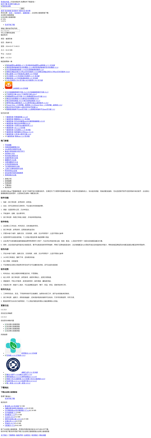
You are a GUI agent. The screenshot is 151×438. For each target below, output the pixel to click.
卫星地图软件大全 (11, 162)
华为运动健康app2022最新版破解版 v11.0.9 (29, 121)
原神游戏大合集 (10, 175)
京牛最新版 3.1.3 (11, 412)
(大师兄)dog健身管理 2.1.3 (23, 125)
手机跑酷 (8, 145)
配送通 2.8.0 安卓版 (12, 406)
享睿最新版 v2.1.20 (21, 117)
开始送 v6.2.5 (9, 423)
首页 (2, 11)
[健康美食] (10, 117)
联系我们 (35, 435)
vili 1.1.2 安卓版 (19, 128)
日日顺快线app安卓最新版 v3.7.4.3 (17, 410)
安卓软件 (15, 11)
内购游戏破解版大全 (12, 147)
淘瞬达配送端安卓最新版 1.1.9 (16, 408)
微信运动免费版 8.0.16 (22, 123)
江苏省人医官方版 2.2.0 (22, 134)
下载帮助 (12, 435)
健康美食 (26, 13)
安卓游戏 (8, 11)
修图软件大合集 (10, 160)
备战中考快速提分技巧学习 (15, 151)
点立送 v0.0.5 (9, 417)
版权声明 (19, 435)
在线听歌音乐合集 (11, 158)
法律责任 (27, 435)
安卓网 (10, 4)
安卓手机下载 (10, 25)
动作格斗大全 (10, 153)
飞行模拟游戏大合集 (12, 166)
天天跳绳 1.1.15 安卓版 (22, 130)
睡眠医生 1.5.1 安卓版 (22, 119)
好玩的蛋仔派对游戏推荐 (14, 173)
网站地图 (42, 435)
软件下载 (4, 4)
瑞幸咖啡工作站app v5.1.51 (23, 132)
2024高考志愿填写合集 (13, 149)
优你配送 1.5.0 (10, 415)
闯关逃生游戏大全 (11, 155)
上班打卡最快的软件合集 (14, 168)
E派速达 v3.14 (10, 425)
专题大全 (21, 11)
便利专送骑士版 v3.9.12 (13, 419)
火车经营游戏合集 (11, 164)
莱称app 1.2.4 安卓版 (22, 136)
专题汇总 (16, 4)
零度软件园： (6, 2)
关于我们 (4, 435)
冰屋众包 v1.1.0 (10, 421)
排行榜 (27, 11)
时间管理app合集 (11, 171)
